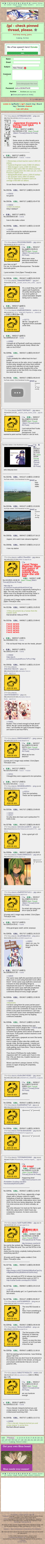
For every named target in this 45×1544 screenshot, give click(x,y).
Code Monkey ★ (26, 1522)
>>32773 (25, 320)
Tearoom (21, 106)
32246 (8, 506)
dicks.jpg (18, 856)
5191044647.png (22, 1303)
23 (38, 1440)
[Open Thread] (33, 131)
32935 (8, 1418)
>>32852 (29, 941)
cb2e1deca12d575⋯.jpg (26, 827)
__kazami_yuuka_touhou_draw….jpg (28, 412)
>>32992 (9, 341)
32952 (8, 1350)
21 (32, 1440)
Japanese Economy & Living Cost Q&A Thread (27, 124)
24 (41, 1440)
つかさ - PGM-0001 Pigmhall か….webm (26, 312)
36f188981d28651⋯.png (26, 786)
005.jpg (17, 244)
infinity (26, 1514)
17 (19, 1440)
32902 (24, 1386)
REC (25, 68)
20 (29, 1440)
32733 (8, 1265)
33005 (24, 421)
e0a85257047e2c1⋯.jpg (26, 892)
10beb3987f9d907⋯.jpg (26, 280)
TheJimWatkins (36, 1529)
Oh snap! (28, 1166)
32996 (8, 353)
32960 (8, 1103)
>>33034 (27, 157)
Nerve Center (21, 1442)
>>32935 (21, 1404)
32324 (8, 809)
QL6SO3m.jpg (18, 894)
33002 (8, 665)
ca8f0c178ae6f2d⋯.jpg (26, 557)
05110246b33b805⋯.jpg (26, 242)
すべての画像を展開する (37, 99)
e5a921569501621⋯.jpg (26, 854)
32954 (8, 1191)
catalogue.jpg (20, 1225)
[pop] (32, 381)
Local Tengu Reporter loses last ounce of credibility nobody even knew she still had (31, 570)
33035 (8, 217)
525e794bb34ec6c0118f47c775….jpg (28, 829)
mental (20, 5)
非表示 (14, 116)
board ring (30, 104)
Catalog (19, 38)
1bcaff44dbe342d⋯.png (26, 936)
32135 (7, 580)
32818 (8, 278)
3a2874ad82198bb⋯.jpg (26, 1223)
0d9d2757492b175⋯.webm (27, 1373)
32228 (35, 456)
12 (3, 1440)
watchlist (18, 6)
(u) (31, 118)
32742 (8, 1286)
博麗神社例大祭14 (30, 1230)
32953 (27, 1170)
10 (38, 1438)
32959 (24, 1086)
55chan (40, 3)
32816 (24, 901)
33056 (8, 226)
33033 (8, 190)
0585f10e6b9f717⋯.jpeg (26, 738)
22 (35, 1440)
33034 (8, 201)
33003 (8, 535)
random (34, 3)
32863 (8, 997)
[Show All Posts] (31, 133)
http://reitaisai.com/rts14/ (31, 1243)
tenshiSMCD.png (22, 938)
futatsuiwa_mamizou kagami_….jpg (28, 1159)
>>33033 (21, 157)
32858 (8, 972)
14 (9, 1440)
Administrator (19, 1529)
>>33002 (21, 651)
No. (14, 131)
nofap (25, 5)
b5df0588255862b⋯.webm (27, 310)
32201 (8, 620)
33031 (17, 131)
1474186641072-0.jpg (21, 1133)
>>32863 (21, 972)
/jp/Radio (15, 104)
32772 (24, 251)
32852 (8, 924)
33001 (8, 651)
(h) (28, 118)
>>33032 (9, 194)
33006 (8, 545)
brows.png (19, 788)
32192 (8, 607)
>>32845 (9, 976)
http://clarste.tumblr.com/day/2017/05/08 (21, 1280)
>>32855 (21, 924)
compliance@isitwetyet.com (17, 1537)
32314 (8, 770)
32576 (27, 1236)
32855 (8, 934)
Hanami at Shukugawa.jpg (28, 1107)
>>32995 (21, 308)
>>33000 (9, 655)
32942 (8, 1325)
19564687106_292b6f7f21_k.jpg (30, 1078)
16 (16, 1440)
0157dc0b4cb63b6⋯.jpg (26, 1131)
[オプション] (40, 5)
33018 (8, 378)
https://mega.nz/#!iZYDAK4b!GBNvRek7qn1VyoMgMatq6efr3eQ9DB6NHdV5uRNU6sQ (24, 1271)
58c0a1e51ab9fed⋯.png (26, 1327)
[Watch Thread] (19, 133)
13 (6, 1440)
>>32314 (25, 791)
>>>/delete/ (22, 1540)
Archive (26, 38)
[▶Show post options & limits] (22, 95)
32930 (8, 1404)
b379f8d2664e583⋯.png (26, 116)
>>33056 (21, 217)
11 (41, 1438)
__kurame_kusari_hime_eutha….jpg (27, 282)
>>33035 (9, 229)
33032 (8, 157)
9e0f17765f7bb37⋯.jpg (26, 410)
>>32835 (34, 1028)
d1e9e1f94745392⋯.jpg (26, 1075)
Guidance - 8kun (9, 1529)
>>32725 (9, 1289)
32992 (8, 308)
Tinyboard (14, 1514)
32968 (8, 1022)
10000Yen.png (22, 118)
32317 (8, 784)
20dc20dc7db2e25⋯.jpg (13, 669)
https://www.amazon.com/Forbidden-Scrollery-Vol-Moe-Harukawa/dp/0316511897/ (22, 1182)
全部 (3, 1438)
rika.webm (20, 1375)
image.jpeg (20, 740)
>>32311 (9, 774)
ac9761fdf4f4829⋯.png (26, 1301)
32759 (8, 1299)
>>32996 (21, 338)
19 (25, 1440)
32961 (8, 1128)
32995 (8, 338)
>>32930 (9, 1421)
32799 (8, 825)
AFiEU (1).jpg (22, 559)
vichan (21, 1514)
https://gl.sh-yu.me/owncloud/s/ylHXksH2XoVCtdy (18, 587)
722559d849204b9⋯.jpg (26, 1157)
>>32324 (27, 770)
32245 (8, 477)
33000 (8, 640)
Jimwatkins (27, 1529)
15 (13, 1440)
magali (15, 5)
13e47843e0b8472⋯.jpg (13, 695)
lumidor (9, 5)
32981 (8, 852)
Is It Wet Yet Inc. (22, 1542)
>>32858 (9, 1001)
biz (5, 5)
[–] (14, 121)
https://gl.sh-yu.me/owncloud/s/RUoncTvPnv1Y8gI (20, 658)
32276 (24, 747)
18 (22, 1440)
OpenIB (32, 1514)
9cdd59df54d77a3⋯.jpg (26, 1105)
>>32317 (21, 770)
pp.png (21, 1329)
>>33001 (21, 640)
